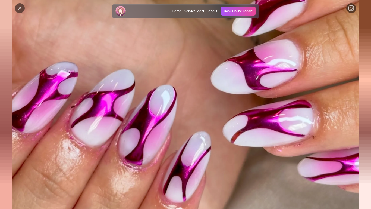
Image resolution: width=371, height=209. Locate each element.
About (212, 11)
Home (176, 11)
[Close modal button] (20, 8)
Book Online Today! (238, 11)
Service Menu (194, 11)
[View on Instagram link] (351, 8)
